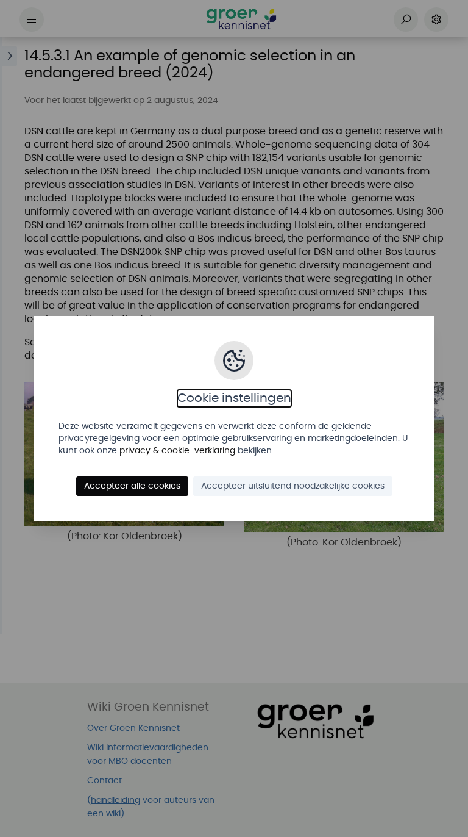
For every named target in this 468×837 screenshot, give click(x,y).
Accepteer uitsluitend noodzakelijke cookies (293, 486)
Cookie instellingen (234, 398)
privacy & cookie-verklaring (177, 451)
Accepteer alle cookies (132, 486)
